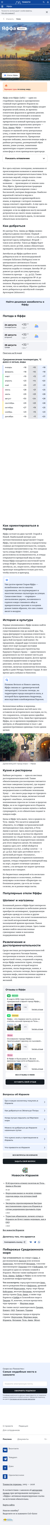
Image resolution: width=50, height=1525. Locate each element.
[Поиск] (44, 2)
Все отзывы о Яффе (25, 1075)
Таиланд (20, 1310)
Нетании (30, 1264)
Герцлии (22, 1267)
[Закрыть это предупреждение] (47, 12)
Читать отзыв (37, 1009)
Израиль (10, 19)
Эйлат (37, 1320)
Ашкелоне (8, 1264)
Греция (39, 1307)
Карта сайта (9, 1505)
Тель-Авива (9, 127)
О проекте (8, 1426)
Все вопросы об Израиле (25, 1155)
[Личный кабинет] (48, 2)
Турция (29, 1310)
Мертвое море (27, 1303)
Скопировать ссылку (13, 1242)
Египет (6, 1310)
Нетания (16, 1320)
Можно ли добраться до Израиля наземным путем (21, 1129)
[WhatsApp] (39, 1242)
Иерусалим (19, 1288)
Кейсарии (38, 1267)
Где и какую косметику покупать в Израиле (21, 1102)
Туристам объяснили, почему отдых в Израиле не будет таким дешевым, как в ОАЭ (26, 1219)
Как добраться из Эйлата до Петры (22, 1111)
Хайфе (16, 1297)
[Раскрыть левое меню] (2, 2)
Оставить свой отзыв (25, 1082)
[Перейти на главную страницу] (22, 2)
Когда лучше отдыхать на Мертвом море (21, 1119)
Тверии (6, 1300)
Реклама (7, 1439)
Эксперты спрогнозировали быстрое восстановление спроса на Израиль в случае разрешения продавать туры (24, 1206)
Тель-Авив (22, 1294)
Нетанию (27, 1291)
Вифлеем (32, 1285)
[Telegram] (35, 1242)
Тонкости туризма (4, 19)
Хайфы (19, 1276)
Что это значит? (8, 13)
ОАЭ (13, 1310)
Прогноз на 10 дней (12, 353)
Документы (23, 1439)
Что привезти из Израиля (17, 1147)
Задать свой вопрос (25, 1161)
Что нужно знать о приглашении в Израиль (21, 1139)
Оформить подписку (25, 1391)
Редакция (23, 1426)
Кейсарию (8, 1291)
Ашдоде (23, 1261)
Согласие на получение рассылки (22, 1399)
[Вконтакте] (31, 1242)
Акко (35, 1258)
